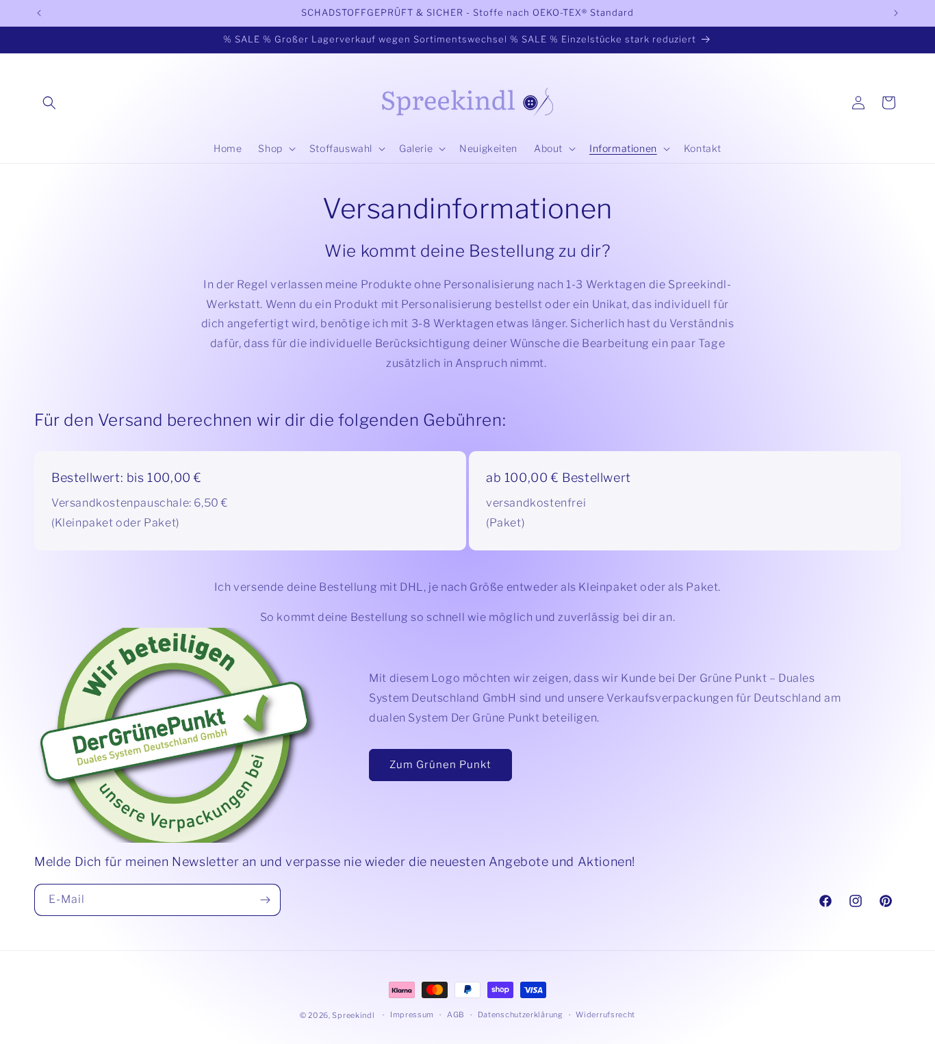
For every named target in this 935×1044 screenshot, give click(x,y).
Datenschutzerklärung (520, 1014)
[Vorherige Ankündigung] (39, 13)
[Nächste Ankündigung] (896, 13)
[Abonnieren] (265, 900)
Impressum (412, 1014)
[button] (49, 103)
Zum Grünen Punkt (440, 765)
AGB (456, 1014)
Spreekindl (353, 1015)
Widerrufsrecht (605, 1014)
